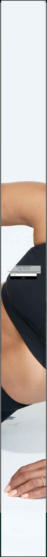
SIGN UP (23, 278)
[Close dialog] (44, 1)
